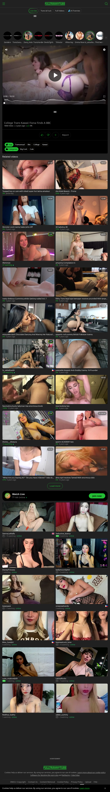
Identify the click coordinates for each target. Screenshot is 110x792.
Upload (88, 782)
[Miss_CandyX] (28, 628)
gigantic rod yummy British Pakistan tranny (74, 334)
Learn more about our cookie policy (91, 772)
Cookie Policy (63, 782)
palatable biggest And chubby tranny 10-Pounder (77, 370)
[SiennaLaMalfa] (28, 519)
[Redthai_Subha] (28, 701)
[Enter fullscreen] (104, 96)
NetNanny (66, 775)
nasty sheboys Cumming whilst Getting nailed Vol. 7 (24, 299)
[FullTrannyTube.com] (55, 3)
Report (65, 135)
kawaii (45, 144)
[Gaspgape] (28, 592)
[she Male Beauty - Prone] (82, 177)
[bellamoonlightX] (82, 556)
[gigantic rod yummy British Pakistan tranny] (82, 320)
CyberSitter (75, 775)
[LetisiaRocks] (82, 664)
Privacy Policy (77, 782)
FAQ (95, 782)
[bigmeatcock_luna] (82, 628)
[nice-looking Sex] (82, 392)
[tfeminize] (28, 249)
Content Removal (47, 782)
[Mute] (6, 49)
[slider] (55, 103)
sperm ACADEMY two (65, 442)
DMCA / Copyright (18, 782)
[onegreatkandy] (82, 592)
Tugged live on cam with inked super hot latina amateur (26, 191)
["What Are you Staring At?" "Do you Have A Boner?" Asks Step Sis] (28, 463)
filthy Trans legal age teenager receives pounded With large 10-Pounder (81, 299)
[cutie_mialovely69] (28, 664)
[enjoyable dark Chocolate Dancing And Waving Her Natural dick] (28, 320)
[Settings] (104, 49)
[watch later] (6, 163)
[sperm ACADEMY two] (82, 428)
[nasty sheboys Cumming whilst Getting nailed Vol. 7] (28, 284)
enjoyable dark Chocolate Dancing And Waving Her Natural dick (28, 334)
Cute (32, 149)
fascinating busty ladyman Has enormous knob (22, 406)
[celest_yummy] (82, 701)
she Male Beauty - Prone (66, 191)
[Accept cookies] (105, 788)
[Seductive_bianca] (82, 519)
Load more (55, 486)
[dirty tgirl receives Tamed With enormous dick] (82, 463)
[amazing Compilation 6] (82, 249)
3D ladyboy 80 (62, 227)
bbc (29, 144)
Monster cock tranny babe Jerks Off (17, 227)
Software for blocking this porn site (44, 775)
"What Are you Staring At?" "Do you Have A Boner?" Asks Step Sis (27, 478)
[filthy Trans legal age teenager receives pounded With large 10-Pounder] (82, 284)
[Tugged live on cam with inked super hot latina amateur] (28, 177)
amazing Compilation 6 (65, 263)
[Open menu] (3, 3)
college (37, 144)
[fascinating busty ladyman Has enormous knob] (28, 392)
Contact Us (33, 782)
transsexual (20, 144)
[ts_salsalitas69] (28, 356)
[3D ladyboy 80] (82, 213)
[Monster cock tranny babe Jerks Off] (28, 213)
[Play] (55, 75)
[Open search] (106, 3)
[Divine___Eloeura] (28, 428)
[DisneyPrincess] (28, 556)
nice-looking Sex (62, 406)
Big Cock (23, 149)
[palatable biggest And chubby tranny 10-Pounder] (82, 356)
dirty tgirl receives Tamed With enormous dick (75, 478)
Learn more (85, 788)
